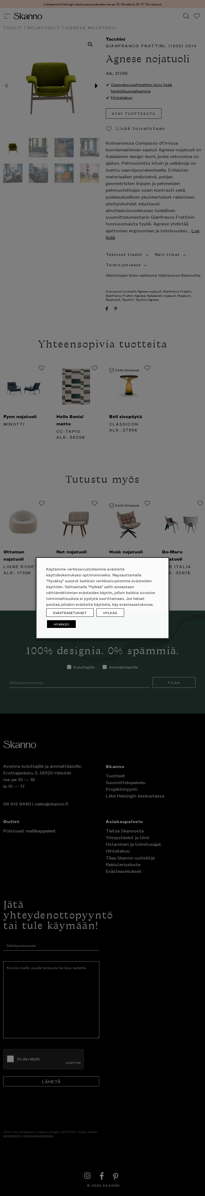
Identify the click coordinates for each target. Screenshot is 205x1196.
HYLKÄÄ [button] (110, 612)
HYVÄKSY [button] (61, 624)
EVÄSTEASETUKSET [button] (70, 612)
